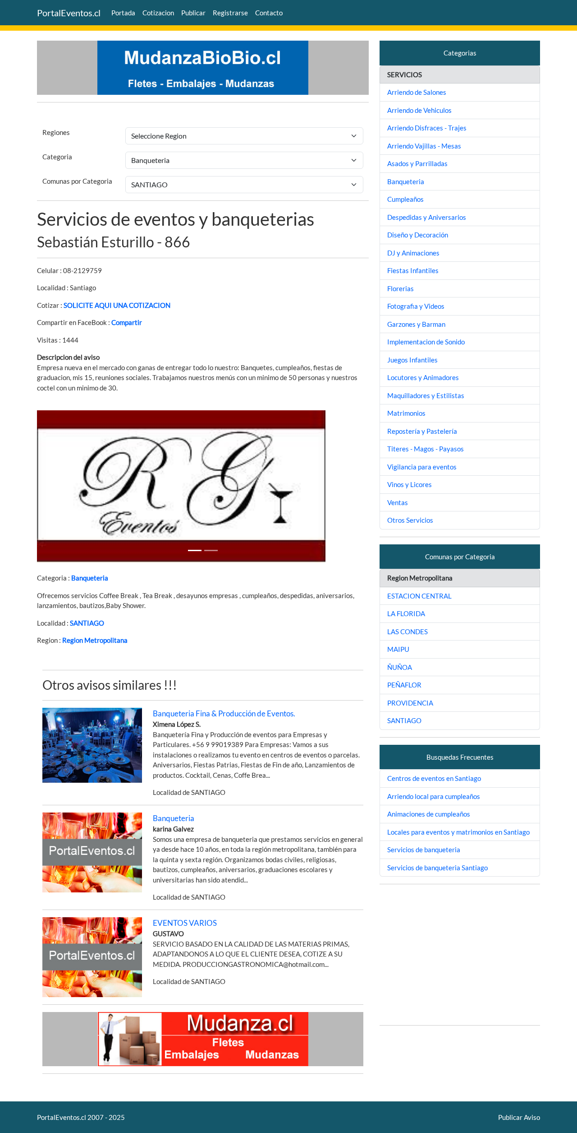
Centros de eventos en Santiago (434, 778)
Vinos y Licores (409, 484)
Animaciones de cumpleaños (428, 814)
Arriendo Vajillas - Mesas (424, 146)
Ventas (397, 502)
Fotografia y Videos (415, 306)
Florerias (400, 288)
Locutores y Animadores (423, 377)
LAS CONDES (407, 631)
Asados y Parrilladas (417, 163)
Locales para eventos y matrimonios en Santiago (458, 832)
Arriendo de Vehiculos (419, 110)
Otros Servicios (410, 520)
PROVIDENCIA (410, 703)
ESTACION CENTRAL (419, 596)
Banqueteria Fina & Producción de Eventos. (224, 713)
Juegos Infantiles (412, 360)
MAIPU (398, 649)
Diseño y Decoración (417, 235)
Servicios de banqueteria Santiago (437, 868)
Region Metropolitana (95, 640)
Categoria (57, 157)
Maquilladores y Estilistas (425, 395)
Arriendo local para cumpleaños (433, 796)
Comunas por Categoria (77, 181)
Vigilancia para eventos (422, 467)
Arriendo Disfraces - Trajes (427, 128)
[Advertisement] (460, 955)
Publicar (193, 13)
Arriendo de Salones (416, 92)
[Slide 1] (194, 550)
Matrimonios (406, 413)
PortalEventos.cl (69, 12)
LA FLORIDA (406, 613)
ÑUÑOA (399, 667)
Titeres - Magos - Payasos (425, 449)
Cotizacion (158, 13)
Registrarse (230, 13)
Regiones (56, 132)
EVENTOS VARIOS (185, 923)
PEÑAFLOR (404, 685)
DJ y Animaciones (413, 253)
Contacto (269, 13)
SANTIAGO (87, 623)
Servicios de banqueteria (423, 849)
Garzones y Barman (416, 324)
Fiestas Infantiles (413, 270)
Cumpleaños (405, 199)
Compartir (126, 322)
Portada (123, 13)
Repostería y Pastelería (422, 431)
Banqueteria (89, 578)
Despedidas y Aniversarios (426, 217)
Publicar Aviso (519, 1117)
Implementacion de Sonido (426, 342)
